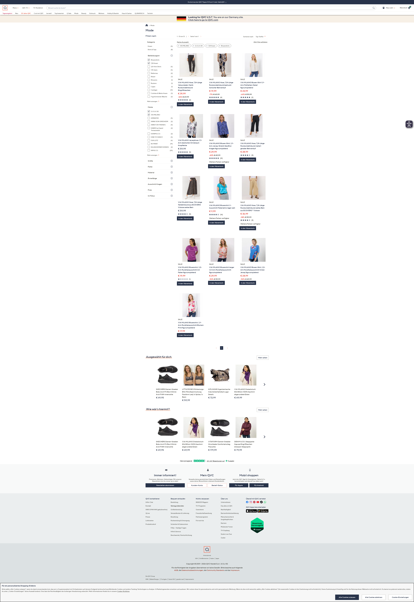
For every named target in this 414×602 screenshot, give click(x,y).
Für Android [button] (259, 485)
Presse (148, 517)
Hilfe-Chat (149, 502)
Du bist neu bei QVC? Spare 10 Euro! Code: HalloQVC (206, 2)
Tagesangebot (7, 13)
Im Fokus (151, 196)
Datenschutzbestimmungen (192, 570)
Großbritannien (204, 558)
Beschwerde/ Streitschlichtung (181, 535)
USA (196, 558)
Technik (150, 13)
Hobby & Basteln (113, 13)
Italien (212, 558)
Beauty (83, 13)
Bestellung (174, 502)
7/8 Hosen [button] (211, 46)
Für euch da (200, 520)
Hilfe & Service (176, 531)
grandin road (180, 579)
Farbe (150, 167)
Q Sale (69, 13)
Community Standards (215, 570)
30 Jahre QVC (26, 13)
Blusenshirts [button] (225, 46)
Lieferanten (150, 520)
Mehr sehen (262, 358)
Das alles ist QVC (226, 506)
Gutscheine (200, 509)
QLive (148, 513)
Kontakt (148, 506)
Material (151, 172)
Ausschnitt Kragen (155, 184)
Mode (76, 13)
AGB (176, 570)
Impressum (235, 570)
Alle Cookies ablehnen (373, 597)
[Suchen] (374, 8)
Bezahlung (174, 517)
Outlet (223, 538)
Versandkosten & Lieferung (180, 513)
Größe (150, 161)
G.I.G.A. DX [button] (199, 46)
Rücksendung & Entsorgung (180, 520)
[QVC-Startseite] (147, 25)
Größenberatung (176, 509)
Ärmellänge (152, 178)
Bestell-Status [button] (217, 485)
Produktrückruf (151, 524)
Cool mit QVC (38, 13)
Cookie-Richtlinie (123, 591)
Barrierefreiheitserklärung (230, 513)
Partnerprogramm (202, 517)
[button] (386, 8)
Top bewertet (59, 13)
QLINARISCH (139, 13)
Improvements (189, 579)
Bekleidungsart (154, 56)
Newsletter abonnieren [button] (165, 485)
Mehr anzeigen (152, 101)
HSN (147, 579)
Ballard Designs (154, 579)
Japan (217, 558)
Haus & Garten (127, 13)
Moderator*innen (227, 527)
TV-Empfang (225, 530)
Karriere (223, 523)
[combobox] (209, 8)
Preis (150, 190)
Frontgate (164, 579)
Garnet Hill (171, 579)
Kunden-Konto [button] (197, 485)
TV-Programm (200, 506)
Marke (150, 107)
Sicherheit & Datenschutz (179, 524)
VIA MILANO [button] (184, 46)
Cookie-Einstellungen (400, 597)
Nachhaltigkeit (226, 509)
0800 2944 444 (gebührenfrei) (156, 509)
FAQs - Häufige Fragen (178, 528)
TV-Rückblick (38, 8)
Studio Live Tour (226, 534)
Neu (16, 13)
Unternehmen (225, 502)
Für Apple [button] (239, 485)
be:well (49, 13)
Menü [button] (15, 8)
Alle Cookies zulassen (347, 597)
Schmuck (92, 13)
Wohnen (101, 13)
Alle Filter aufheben (260, 42)
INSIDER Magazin (202, 502)
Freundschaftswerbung (204, 513)
